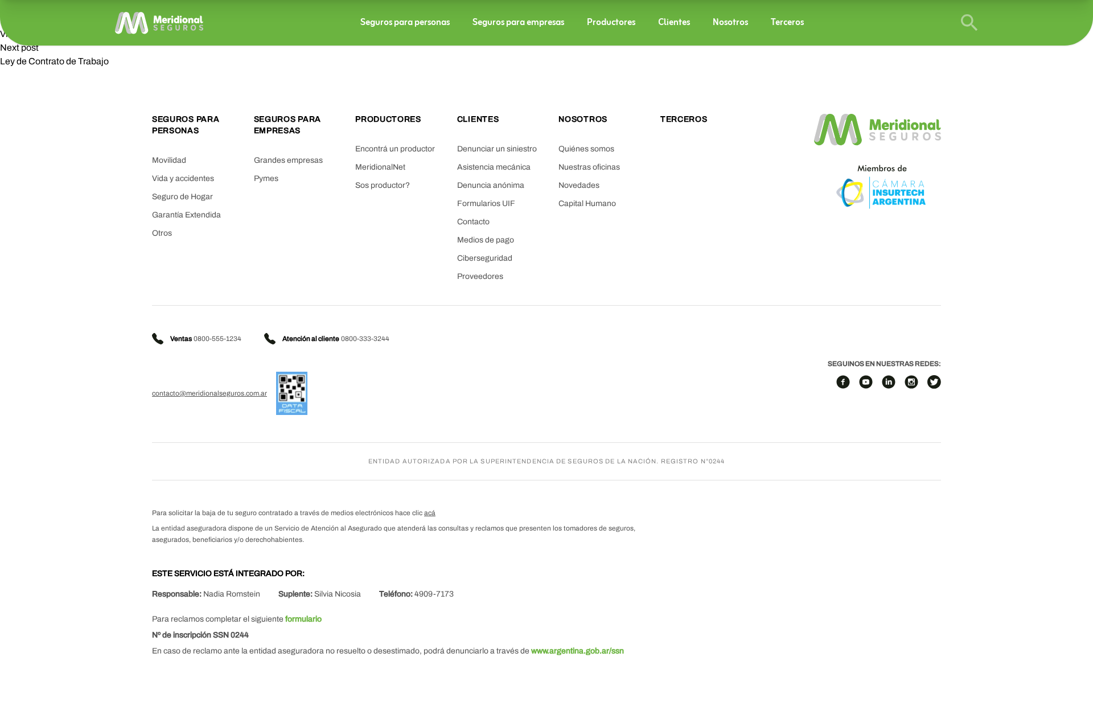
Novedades (578, 185)
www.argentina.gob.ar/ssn (577, 651)
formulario (303, 619)
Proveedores (480, 276)
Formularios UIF (486, 203)
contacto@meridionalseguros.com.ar (209, 393)
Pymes (266, 178)
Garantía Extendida (186, 215)
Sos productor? (382, 185)
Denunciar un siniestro (497, 149)
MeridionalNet (380, 167)
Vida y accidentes (183, 178)
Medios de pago (485, 240)
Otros (162, 233)
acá (429, 513)
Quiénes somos (586, 149)
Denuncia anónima (490, 185)
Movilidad (169, 160)
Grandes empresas (288, 160)
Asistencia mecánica (494, 167)
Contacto (473, 221)
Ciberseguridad (484, 258)
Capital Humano (587, 203)
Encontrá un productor (395, 149)
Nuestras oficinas (589, 167)
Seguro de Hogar (182, 196)
